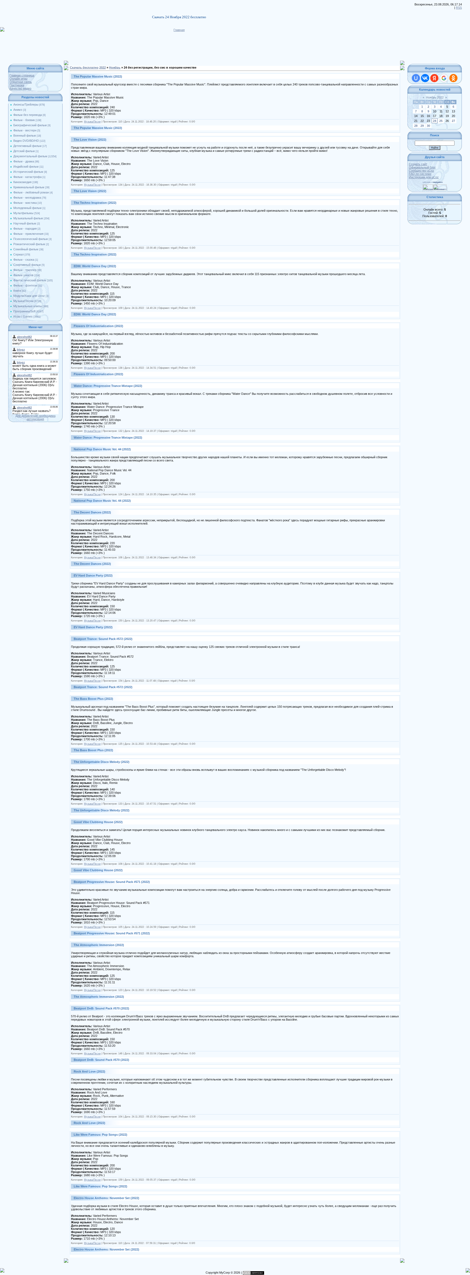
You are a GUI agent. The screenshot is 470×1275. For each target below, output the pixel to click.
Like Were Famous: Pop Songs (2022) (100, 1134)
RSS (459, 7)
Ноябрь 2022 (435, 97)
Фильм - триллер (24, 270)
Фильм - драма (23, 161)
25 (441, 120)
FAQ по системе (420, 173)
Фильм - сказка (23, 259)
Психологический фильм (30, 239)
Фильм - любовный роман (31, 192)
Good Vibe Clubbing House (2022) (98, 822)
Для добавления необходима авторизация (35, 417)
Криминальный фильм (28, 187)
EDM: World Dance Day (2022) (95, 266)
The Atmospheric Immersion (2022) (99, 945)
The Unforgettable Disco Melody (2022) (101, 761)
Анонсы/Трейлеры (25, 104)
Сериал (18, 254)
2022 (102, 67)
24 (434, 120)
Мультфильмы (23, 213)
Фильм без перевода (27, 114)
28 (416, 125)
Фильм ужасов (23, 275)
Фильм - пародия (25, 228)
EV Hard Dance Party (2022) (93, 575)
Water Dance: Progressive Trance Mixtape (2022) (108, 385)
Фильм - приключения (28, 233)
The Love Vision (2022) (90, 139)
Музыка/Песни (23, 301)
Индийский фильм (26, 166)
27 (453, 120)
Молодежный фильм (27, 208)
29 (422, 125)
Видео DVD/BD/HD (26, 140)
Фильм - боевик (24, 120)
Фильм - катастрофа (27, 176)
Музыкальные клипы (27, 306)
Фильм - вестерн (24, 130)
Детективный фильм (27, 145)
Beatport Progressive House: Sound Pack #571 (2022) (112, 881)
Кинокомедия (22, 182)
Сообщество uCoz (421, 170)
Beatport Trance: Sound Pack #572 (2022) (103, 638)
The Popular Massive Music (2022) (98, 76)
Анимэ (17, 109)
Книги (17, 290)
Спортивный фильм (27, 264)
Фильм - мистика (25, 202)
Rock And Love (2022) (89, 1071)
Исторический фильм (28, 171)
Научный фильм (24, 223)
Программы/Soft (24, 311)
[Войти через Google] (444, 78)
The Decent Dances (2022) (92, 512)
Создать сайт (418, 164)
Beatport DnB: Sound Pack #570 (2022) (101, 1008)
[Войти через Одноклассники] (453, 78)
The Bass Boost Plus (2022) (93, 698)
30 (428, 125)
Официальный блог (422, 167)
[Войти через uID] (416, 78)
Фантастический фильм (29, 280)
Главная (179, 30)
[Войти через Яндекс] (434, 78)
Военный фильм (24, 135)
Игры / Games (23, 316)
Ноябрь (114, 67)
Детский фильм (24, 151)
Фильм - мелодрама (27, 197)
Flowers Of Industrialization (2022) (98, 326)
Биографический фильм (30, 125)
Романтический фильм (29, 244)
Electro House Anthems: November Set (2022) (106, 1198)
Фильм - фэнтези (25, 285)
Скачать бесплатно (84, 67)
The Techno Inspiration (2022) (95, 202)
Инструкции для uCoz (424, 177)
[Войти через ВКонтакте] (425, 78)
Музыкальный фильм (28, 218)
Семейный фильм (25, 249)
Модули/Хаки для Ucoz (29, 295)
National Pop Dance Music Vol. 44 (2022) (102, 449)
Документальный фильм (30, 156)
